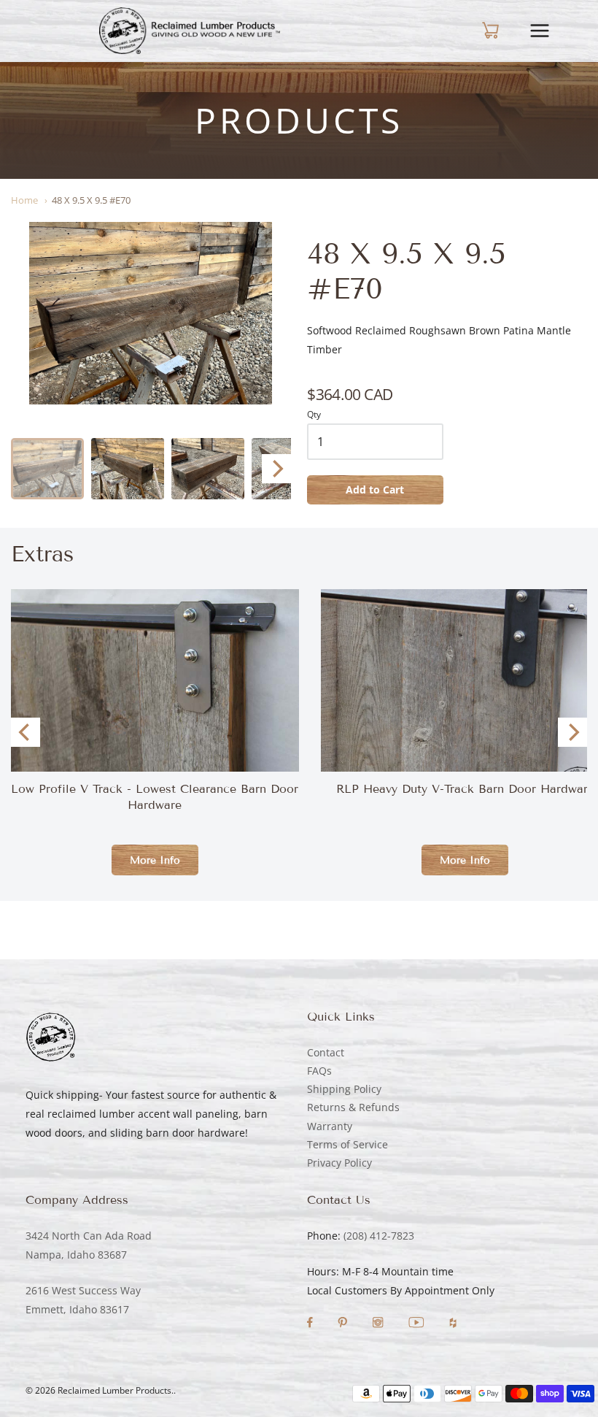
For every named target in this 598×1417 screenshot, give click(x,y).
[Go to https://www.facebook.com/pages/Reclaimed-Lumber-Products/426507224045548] (311, 1324)
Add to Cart (375, 489)
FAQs (319, 1071)
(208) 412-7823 (378, 1236)
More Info (155, 860)
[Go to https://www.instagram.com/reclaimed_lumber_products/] (379, 1324)
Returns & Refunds (353, 1107)
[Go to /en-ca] (189, 30)
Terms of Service (347, 1144)
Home (24, 200)
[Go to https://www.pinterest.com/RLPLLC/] (344, 1324)
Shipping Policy (344, 1089)
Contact (325, 1052)
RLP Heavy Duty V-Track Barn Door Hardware (465, 789)
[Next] (276, 468)
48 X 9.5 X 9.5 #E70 (91, 200)
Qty (314, 415)
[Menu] (550, 31)
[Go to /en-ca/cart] (478, 30)
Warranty (329, 1126)
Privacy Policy (339, 1163)
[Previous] (25, 732)
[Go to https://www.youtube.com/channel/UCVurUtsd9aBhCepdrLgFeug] (417, 1324)
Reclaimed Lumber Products (114, 1390)
